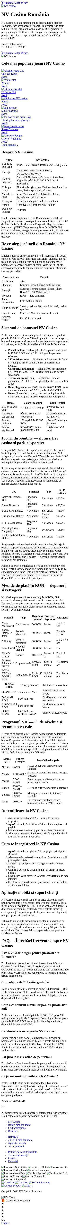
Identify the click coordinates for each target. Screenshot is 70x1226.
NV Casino (14, 1121)
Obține (5, 1223)
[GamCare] (8, 1182)
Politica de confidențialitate (22, 1151)
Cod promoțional (17, 1127)
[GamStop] (22, 1182)
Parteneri (13, 1161)
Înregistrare (7, 2)
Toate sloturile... (10, 144)
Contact (12, 1158)
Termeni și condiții (18, 1155)
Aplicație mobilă (17, 1143)
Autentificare (21, 2)
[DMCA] (27, 1185)
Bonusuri (13, 1131)
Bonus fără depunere (19, 1124)
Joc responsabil (16, 1146)
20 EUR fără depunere (20, 1139)
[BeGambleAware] (39, 1182)
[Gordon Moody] (11, 1185)
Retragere (13, 1136)
